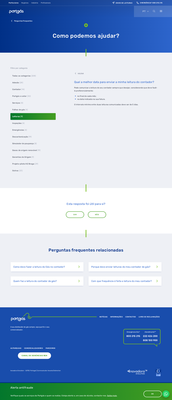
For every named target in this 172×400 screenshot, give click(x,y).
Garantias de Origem (23, 157)
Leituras (17, 116)
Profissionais (46, 3)
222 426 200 (150, 336)
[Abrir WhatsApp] (165, 393)
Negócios (24, 3)
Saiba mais (112, 396)
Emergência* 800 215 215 (151, 3)
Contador (18, 89)
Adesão (17, 82)
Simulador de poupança (24, 143)
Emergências (19, 130)
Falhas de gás (20, 110)
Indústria (34, 3)
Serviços (17, 103)
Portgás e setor (21, 96)
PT (144, 11)
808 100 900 (150, 340)
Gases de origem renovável (26, 150)
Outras (17, 170)
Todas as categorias (24, 76)
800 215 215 (133, 336)
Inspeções (18, 123)
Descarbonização (22, 137)
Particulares (14, 3)
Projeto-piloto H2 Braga (25, 164)
